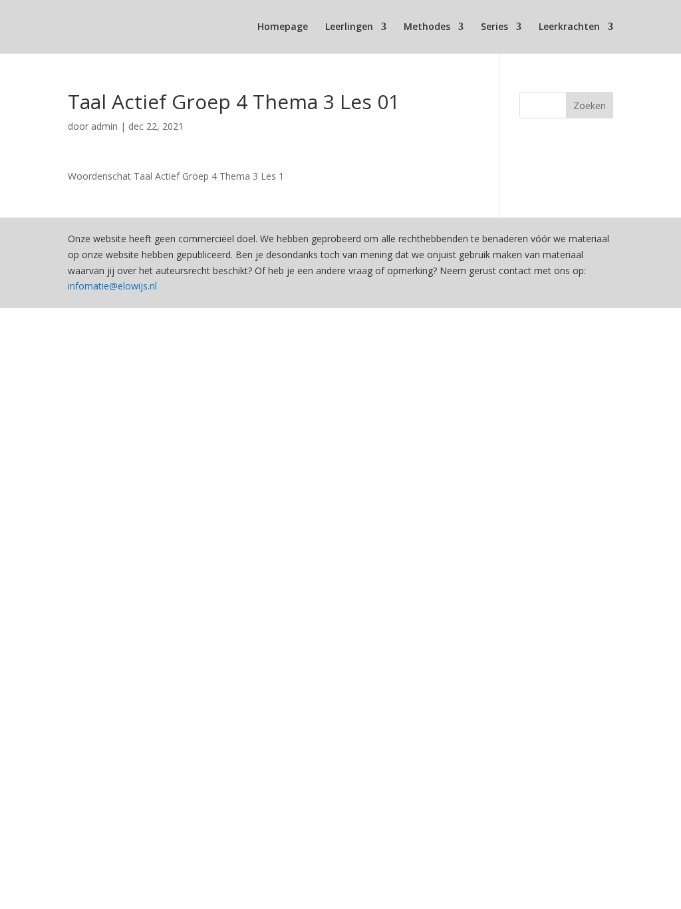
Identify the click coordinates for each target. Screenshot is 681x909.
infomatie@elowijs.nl (112, 285)
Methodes (427, 27)
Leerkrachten (569, 27)
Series (494, 27)
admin (104, 126)
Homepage (282, 27)
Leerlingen (349, 27)
